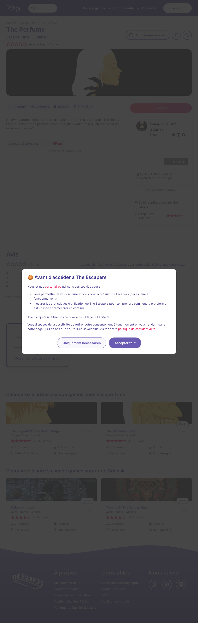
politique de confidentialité (136, 329)
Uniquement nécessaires (82, 343)
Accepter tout (125, 343)
